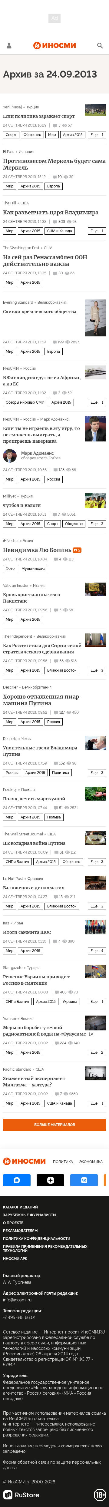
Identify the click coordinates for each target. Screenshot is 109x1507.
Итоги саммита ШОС (27, 932)
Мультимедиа (33, 569)
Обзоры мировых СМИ (25, 402)
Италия (39, 585)
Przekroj (10, 790)
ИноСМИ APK (15, 1259)
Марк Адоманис (54, 419)
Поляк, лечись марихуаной (34, 798)
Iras (6, 923)
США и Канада (59, 231)
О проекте (13, 1223)
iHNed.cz (10, 541)
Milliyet (9, 496)
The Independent (17, 636)
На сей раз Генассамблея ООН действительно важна (45, 260)
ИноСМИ (11, 368)
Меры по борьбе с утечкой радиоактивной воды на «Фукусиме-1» (48, 1031)
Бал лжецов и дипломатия (33, 888)
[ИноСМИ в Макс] (17, 1180)
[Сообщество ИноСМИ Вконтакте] (84, 1180)
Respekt (10, 739)
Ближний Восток (61, 670)
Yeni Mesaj (12, 107)
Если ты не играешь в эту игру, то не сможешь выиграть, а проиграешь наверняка (41, 435)
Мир (52, 135)
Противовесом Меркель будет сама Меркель (54, 164)
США (25, 203)
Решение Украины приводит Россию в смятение (36, 980)
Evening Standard (18, 302)
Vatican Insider (15, 585)
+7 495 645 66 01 (19, 1317)
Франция (35, 879)
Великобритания (52, 302)
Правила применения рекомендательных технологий (45, 1248)
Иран (18, 923)
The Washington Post (21, 248)
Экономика (91, 1162)
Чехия (28, 541)
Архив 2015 (73, 135)
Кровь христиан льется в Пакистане (31, 598)
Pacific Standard (17, 1069)
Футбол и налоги (22, 505)
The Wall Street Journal (23, 834)
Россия (29, 368)
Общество (32, 135)
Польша (28, 790)
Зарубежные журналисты (29, 1215)
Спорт (11, 135)
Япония (27, 1018)
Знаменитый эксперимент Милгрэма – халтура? (34, 1082)
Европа (53, 186)
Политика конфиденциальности (36, 1239)
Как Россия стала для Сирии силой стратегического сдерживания (42, 649)
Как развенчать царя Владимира (50, 212)
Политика (60, 773)
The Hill (9, 203)
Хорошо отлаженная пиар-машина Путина (42, 700)
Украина (70, 1002)
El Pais (8, 152)
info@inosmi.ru (17, 1299)
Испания (26, 152)
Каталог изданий (20, 1207)
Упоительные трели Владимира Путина (40, 751)
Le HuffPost (13, 879)
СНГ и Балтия (17, 862)
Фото (10, 569)
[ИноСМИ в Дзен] (50, 1180)
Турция (32, 107)
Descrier (10, 687)
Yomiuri (9, 1018)
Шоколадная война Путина (34, 843)
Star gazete (12, 968)
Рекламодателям (20, 1231)
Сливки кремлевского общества (39, 311)
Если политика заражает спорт (39, 116)
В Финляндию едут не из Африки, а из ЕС (42, 381)
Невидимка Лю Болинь (41, 550)
